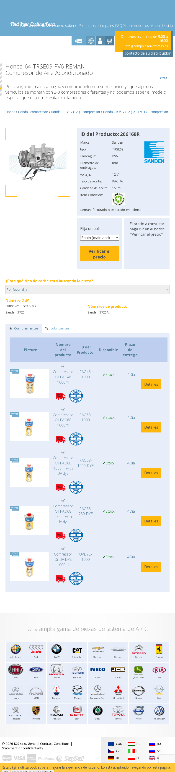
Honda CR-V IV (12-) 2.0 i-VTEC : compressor (135, 112)
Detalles (151, 384)
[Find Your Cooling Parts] (32, 10)
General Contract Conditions (48, 743)
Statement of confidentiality (22, 748)
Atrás (163, 78)
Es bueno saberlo (63, 25)
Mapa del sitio (161, 25)
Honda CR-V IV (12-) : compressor (75, 112)
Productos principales (96, 25)
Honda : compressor (33, 112)
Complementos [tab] (26, 328)
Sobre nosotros (136, 25)
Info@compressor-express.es (146, 46)
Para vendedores (34, 25)
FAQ (118, 25)
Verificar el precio (100, 254)
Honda (10, 112)
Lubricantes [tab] (60, 328)
